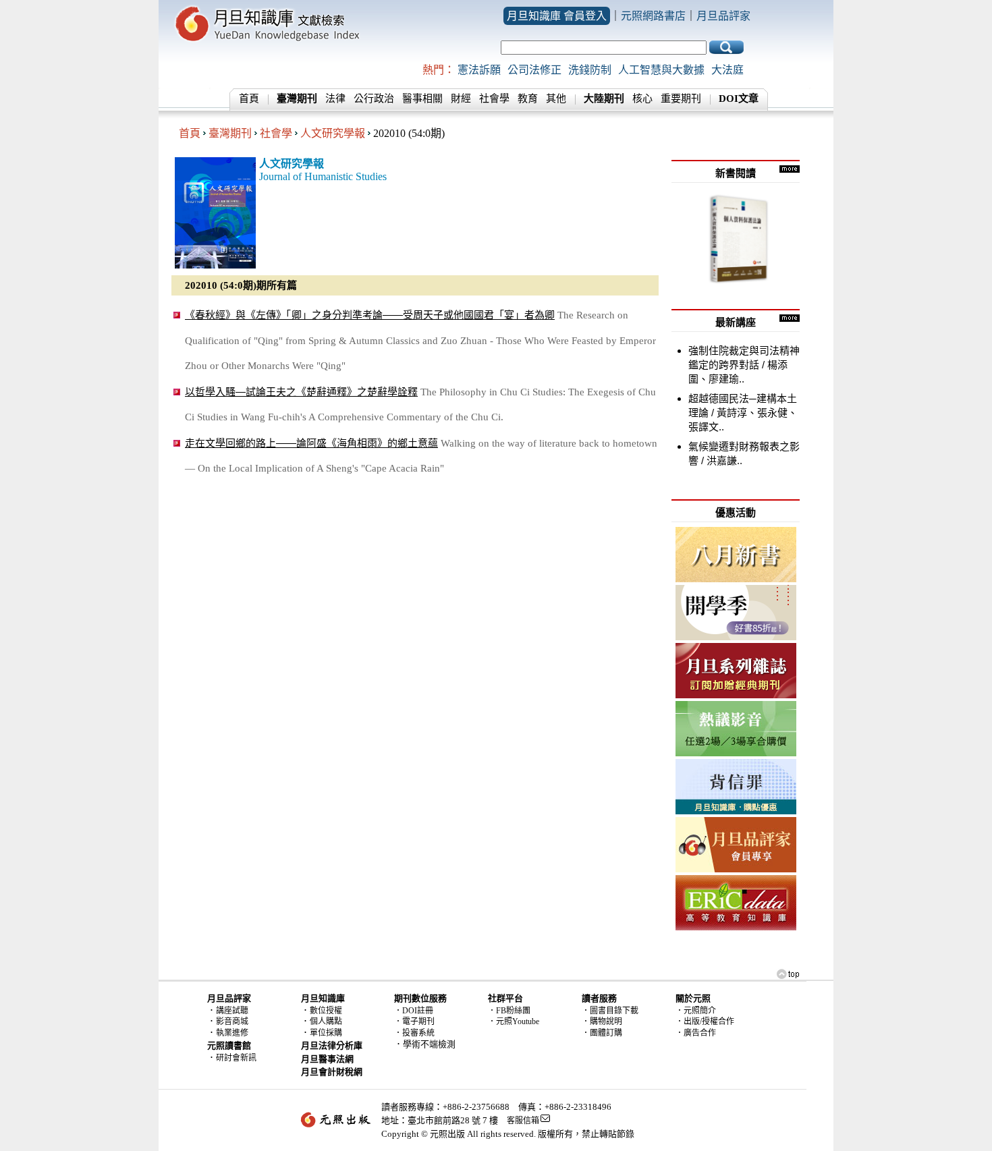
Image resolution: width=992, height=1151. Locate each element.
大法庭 (727, 70)
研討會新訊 (236, 1058)
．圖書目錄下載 (610, 1010)
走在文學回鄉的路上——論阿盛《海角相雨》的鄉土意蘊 (311, 443)
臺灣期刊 (230, 133)
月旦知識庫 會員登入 (557, 16)
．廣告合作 (696, 1033)
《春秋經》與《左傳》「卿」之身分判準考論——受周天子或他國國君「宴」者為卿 (370, 314)
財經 (461, 98)
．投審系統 (414, 1033)
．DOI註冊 (413, 1010)
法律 (335, 98)
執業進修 (232, 1033)
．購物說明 (602, 1021)
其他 (556, 98)
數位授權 (326, 1010)
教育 (528, 98)
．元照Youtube (513, 1021)
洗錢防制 (589, 70)
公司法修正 (534, 70)
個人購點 (326, 1021)
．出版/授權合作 (705, 1021)
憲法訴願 (479, 70)
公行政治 (374, 98)
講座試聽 (232, 1010)
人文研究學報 (332, 133)
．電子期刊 (414, 1021)
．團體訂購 (602, 1033)
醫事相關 (422, 98)
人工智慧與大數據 (661, 70)
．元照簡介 (696, 1010)
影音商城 (232, 1021)
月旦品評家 (723, 16)
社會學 (494, 98)
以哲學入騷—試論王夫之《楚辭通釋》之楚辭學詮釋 (301, 391)
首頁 (249, 98)
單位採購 (326, 1033)
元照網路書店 (653, 16)
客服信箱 (523, 1120)
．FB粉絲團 (509, 1010)
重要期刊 (681, 98)
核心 (642, 98)
